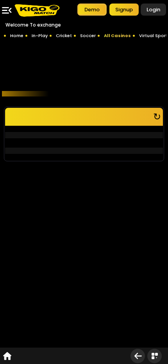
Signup (124, 9)
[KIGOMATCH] (36, 10)
